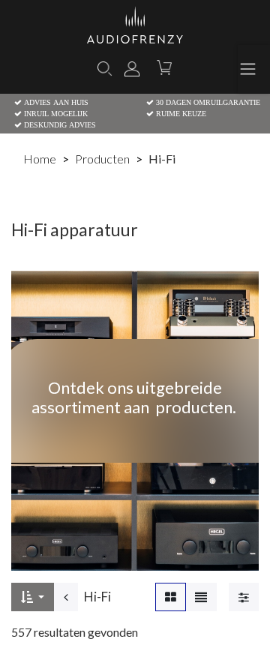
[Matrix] (170, 597)
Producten (102, 159)
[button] (32, 597)
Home (39, 159)
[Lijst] (201, 597)
